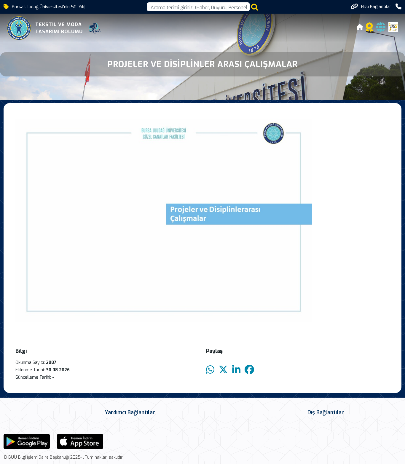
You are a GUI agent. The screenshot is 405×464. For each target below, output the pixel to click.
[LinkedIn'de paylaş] (236, 370)
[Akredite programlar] (369, 29)
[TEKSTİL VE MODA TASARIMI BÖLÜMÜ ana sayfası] (19, 28)
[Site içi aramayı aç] (254, 7)
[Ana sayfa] (360, 28)
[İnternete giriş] (380, 29)
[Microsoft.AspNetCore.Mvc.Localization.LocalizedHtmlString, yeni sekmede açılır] (27, 441)
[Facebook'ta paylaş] (249, 370)
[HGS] (393, 26)
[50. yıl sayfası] (95, 28)
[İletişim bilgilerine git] (398, 7)
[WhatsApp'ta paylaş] (210, 370)
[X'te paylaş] (223, 370)
